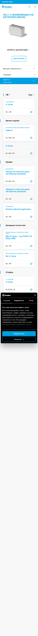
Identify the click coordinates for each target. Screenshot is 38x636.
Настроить (18, 339)
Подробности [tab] (19, 300)
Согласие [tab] (6, 300)
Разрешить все (19, 333)
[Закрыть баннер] (35, 295)
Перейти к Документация (17, 50)
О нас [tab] (31, 300)
